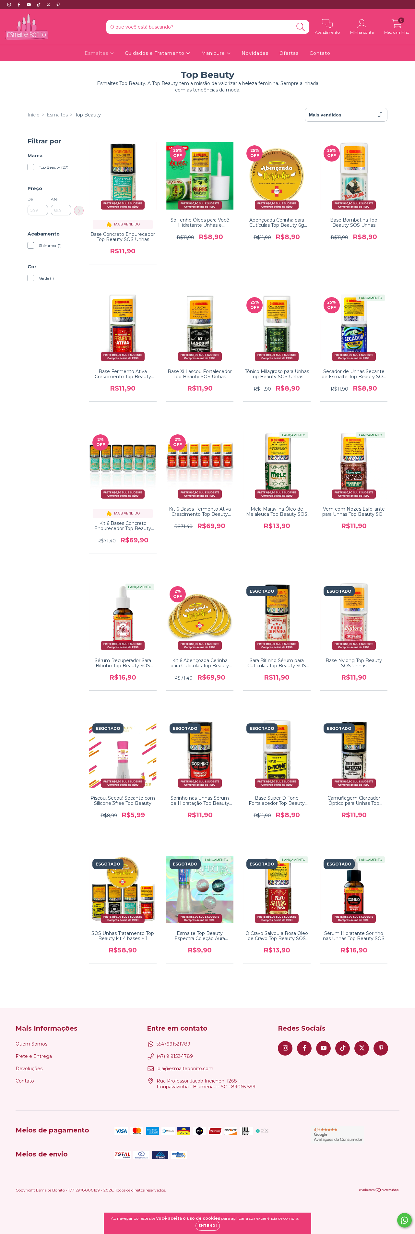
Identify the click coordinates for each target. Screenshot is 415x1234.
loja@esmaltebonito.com (185, 1068)
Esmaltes (97, 53)
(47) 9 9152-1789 (175, 1056)
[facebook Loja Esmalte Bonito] (19, 4)
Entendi (207, 1226)
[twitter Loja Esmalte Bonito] (49, 4)
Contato (320, 53)
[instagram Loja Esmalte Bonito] (10, 4)
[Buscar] (300, 27)
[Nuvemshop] (379, 1190)
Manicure (214, 53)
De (30, 199)
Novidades (255, 53)
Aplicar (79, 210)
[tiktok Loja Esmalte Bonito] (39, 4)
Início (34, 115)
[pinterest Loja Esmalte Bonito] (58, 4)
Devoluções (29, 1068)
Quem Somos (31, 1044)
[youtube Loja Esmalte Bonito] (29, 4)
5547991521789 (173, 1044)
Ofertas (289, 53)
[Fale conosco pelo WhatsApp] (404, 1220)
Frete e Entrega (34, 1056)
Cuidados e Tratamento (155, 53)
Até (54, 199)
